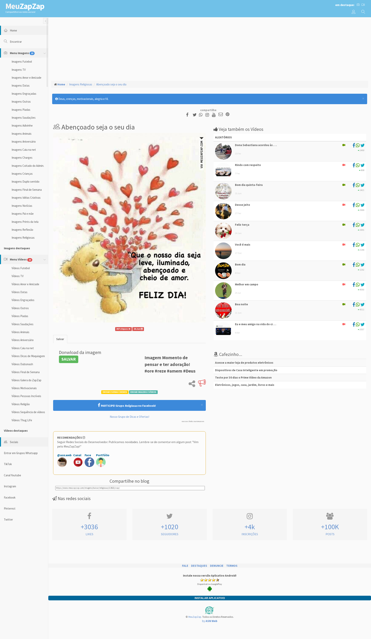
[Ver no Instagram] (207, 115)
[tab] (60, 339)
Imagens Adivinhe (22, 125)
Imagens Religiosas (23, 237)
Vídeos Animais (20, 332)
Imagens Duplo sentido (25, 181)
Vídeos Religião (21, 404)
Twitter (8, 519)
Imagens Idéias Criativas (26, 197)
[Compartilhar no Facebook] (188, 115)
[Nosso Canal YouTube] (214, 115)
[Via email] (221, 115)
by (209, 621)
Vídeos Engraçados (23, 300)
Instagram (10, 486)
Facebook (9, 497)
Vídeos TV (18, 276)
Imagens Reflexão (22, 229)
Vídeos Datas (19, 292)
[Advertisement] (210, 48)
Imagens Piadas (21, 109)
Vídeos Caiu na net (23, 348)
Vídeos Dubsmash (22, 364)
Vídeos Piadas (20, 316)
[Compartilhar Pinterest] (227, 115)
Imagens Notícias (22, 206)
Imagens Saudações (24, 117)
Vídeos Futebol (21, 268)
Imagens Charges (22, 157)
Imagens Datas (21, 85)
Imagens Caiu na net (24, 149)
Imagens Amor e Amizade (26, 77)
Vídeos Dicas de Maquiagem (28, 356)
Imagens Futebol (22, 61)
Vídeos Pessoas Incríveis (26, 396)
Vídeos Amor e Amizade (25, 284)
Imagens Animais (21, 133)
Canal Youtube (12, 475)
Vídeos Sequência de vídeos (28, 412)
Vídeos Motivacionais (24, 388)
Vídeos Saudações (22, 324)
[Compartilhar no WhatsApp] (201, 115)
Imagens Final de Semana (27, 189)
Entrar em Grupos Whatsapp (21, 453)
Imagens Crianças (22, 173)
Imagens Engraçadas (24, 93)
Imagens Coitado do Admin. (28, 166)
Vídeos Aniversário (23, 340)
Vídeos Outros (20, 308)
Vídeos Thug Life (22, 420)
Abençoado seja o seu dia (111, 84)
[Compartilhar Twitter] (195, 115)
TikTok (8, 464)
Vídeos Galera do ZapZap (26, 380)
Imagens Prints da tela (25, 222)
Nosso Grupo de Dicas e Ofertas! (129, 417)
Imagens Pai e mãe (23, 213)
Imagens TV (19, 69)
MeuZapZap (194, 617)
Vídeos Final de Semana (26, 372)
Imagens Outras (21, 101)
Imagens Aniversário (24, 141)
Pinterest (9, 508)
